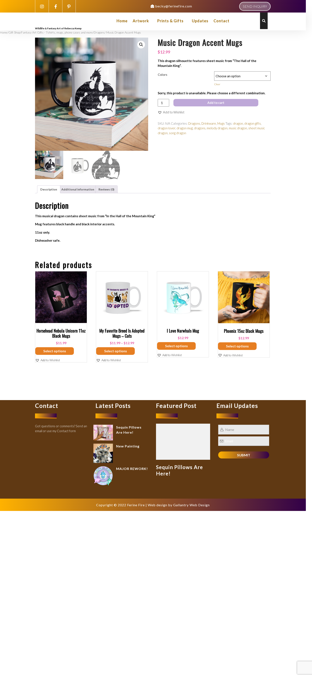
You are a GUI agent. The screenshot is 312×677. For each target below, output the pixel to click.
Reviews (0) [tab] (106, 189)
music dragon (238, 128)
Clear (217, 84)
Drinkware (208, 123)
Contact (221, 20)
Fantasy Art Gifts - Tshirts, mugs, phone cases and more (57, 32)
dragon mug (185, 128)
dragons (199, 128)
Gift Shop (14, 32)
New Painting (127, 446)
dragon (238, 123)
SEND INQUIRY (255, 6)
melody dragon (217, 128)
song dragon (177, 133)
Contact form (66, 431)
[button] (141, 44)
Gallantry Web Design (191, 505)
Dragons (99, 32)
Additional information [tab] (77, 189)
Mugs (221, 123)
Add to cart (215, 102)
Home (122, 20)
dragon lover (166, 128)
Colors (162, 74)
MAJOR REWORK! (132, 469)
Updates (200, 20)
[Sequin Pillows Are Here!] (183, 441)
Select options (54, 351)
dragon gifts (252, 123)
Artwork (141, 20)
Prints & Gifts (170, 20)
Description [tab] (48, 189)
